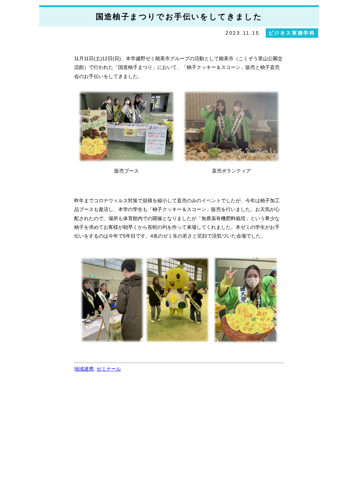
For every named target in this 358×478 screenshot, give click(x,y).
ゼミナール (108, 369)
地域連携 (84, 369)
